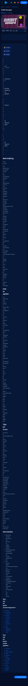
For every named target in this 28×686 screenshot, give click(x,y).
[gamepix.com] (6, 2)
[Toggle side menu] (2, 2)
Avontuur (8, 7)
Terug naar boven (21, 677)
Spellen (2, 7)
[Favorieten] (18, 2)
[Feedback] (16, 30)
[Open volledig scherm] (25, 30)
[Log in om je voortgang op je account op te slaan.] (14, 30)
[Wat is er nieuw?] (14, 2)
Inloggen (24, 2)
